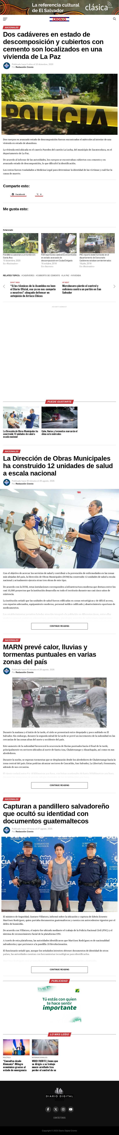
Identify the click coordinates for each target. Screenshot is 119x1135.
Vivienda (76, 276)
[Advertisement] (59, 351)
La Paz (66, 276)
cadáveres (28, 276)
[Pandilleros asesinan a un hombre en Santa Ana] (20, 243)
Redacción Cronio (25, 67)
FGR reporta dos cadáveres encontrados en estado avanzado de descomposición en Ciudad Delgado (58, 258)
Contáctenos (59, 1117)
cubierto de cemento (48, 276)
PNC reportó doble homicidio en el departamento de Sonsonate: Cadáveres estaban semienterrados (95, 258)
